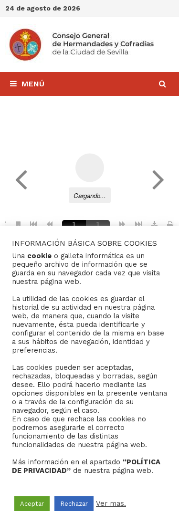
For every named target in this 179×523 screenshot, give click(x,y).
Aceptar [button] (32, 503)
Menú (32, 83)
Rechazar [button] (74, 503)
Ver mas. (111, 503)
